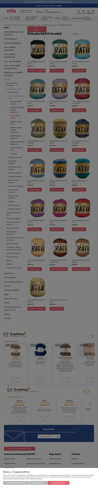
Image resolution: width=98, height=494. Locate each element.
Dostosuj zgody (38, 483)
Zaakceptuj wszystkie (58, 483)
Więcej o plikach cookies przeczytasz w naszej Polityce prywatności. (22, 478)
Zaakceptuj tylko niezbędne (16, 483)
